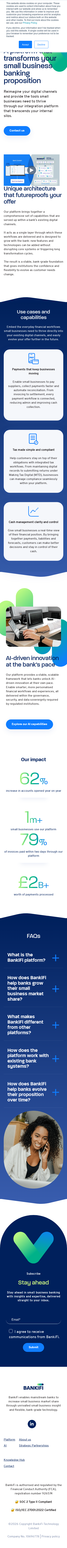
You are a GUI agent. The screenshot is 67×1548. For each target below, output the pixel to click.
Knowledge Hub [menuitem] (14, 1459)
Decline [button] (41, 44)
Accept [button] (25, 44)
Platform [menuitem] (9, 1439)
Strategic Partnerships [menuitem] (34, 1445)
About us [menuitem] (25, 1439)
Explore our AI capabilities (29, 724)
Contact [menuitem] (9, 1466)
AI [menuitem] (5, 1445)
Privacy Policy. (30, 22)
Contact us (17, 130)
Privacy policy (51, 1536)
